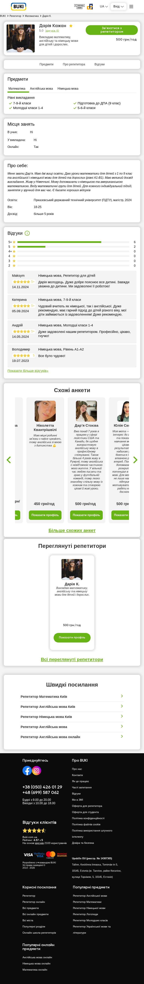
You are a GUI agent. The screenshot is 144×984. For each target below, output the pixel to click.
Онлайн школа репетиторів (39, 932)
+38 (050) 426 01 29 (42, 787)
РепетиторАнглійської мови (90, 895)
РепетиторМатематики (87, 901)
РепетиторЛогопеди (85, 914)
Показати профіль (45, 515)
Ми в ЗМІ (77, 799)
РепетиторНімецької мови (89, 908)
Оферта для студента (85, 812)
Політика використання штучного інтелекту (92, 833)
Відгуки (76, 793)
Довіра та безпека (83, 842)
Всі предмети (30, 908)
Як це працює (80, 781)
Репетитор (28, 895)
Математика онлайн (34, 969)
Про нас (77, 768)
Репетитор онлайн (33, 901)
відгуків (39, 843)
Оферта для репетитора (87, 805)
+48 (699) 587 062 (40, 792)
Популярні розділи (33, 926)
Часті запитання (82, 787)
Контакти (77, 775)
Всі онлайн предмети (35, 914)
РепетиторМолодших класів (90, 920)
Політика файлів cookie (86, 824)
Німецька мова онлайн (36, 963)
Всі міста (27, 920)
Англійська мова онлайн (37, 957)
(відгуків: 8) (52, 31)
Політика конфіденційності (88, 818)
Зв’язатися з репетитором (111, 30)
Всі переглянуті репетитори (72, 659)
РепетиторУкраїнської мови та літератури (92, 929)
